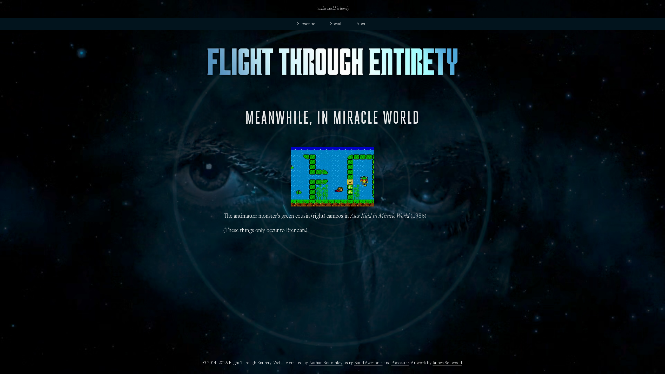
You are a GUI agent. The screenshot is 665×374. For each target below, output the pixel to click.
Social (335, 24)
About (362, 24)
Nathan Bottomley (326, 363)
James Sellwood (447, 363)
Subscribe (306, 24)
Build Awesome (368, 363)
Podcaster (400, 363)
